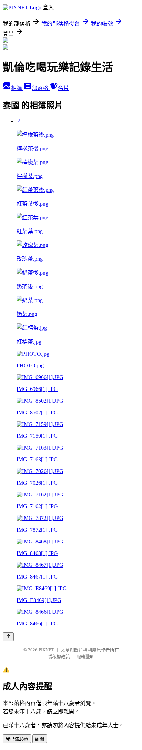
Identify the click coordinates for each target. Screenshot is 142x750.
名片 (63, 88)
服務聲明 (85, 656)
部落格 (41, 88)
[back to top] (8, 636)
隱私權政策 (59, 656)
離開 (39, 739)
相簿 (17, 88)
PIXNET (46, 649)
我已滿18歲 (17, 739)
